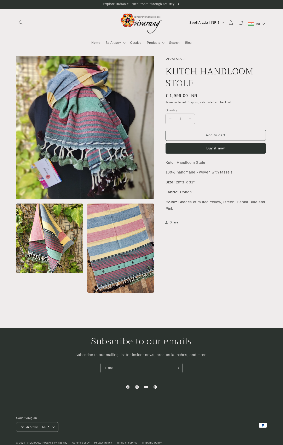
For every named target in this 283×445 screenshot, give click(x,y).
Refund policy (80, 442)
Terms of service (127, 442)
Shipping (193, 102)
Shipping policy (152, 442)
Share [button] (174, 222)
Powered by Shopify (54, 442)
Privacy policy (103, 442)
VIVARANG (34, 442)
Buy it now (215, 148)
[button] (21, 23)
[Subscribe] (177, 368)
